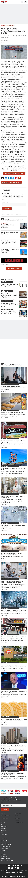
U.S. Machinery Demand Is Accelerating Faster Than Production (13, 526)
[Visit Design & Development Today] (3, 791)
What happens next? (6, 528)
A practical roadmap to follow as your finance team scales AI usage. (13, 388)
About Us (19, 870)
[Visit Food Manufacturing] (10, 790)
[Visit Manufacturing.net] (10, 793)
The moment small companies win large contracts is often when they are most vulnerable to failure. (13, 777)
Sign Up (4, 809)
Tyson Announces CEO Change (9, 665)
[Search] (22, 2)
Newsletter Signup (5, 870)
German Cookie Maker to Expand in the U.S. (9, 233)
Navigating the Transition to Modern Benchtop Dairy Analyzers (13, 497)
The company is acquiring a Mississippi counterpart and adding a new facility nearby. (13, 415)
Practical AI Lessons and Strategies (7, 225)
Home (3, 493)
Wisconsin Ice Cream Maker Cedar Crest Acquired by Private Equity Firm (11, 554)
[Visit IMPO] (24, 791)
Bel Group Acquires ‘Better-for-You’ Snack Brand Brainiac (13, 746)
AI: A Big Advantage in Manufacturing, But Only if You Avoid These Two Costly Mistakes (13, 611)
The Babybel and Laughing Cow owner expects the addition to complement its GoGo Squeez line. (13, 749)
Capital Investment (7, 25)
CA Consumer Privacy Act (15, 874)
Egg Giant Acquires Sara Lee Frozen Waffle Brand (14, 719)
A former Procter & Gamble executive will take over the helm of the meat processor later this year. (13, 667)
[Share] (6, 178)
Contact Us (24, 870)
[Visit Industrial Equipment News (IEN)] (17, 791)
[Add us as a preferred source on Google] (19, 178)
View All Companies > (14, 268)
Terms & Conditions (18, 872)
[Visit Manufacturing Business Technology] (17, 793)
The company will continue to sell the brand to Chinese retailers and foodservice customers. (12, 639)
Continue (7, 208)
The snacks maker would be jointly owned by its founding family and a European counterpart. (12, 472)
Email (2, 802)
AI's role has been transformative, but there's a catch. (13, 613)
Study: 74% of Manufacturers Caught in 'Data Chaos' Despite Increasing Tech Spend (12, 582)
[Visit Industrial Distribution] (3, 793)
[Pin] (16, 178)
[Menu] (25, 2)
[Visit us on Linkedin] (15, 868)
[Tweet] (12, 178)
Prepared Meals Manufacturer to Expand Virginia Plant (9, 295)
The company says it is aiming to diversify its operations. (12, 721)
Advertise (13, 870)
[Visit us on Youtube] (18, 868)
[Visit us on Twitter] (12, 868)
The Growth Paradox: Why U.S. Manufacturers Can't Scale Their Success (13, 774)
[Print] (2, 178)
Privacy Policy (9, 872)
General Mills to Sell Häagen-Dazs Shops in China (13, 637)
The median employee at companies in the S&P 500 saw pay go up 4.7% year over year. (13, 695)
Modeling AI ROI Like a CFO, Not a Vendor (8, 312)
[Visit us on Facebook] (9, 868)
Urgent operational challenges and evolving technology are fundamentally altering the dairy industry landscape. (12, 501)
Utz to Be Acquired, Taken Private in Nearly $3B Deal (10, 250)
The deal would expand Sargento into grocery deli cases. (13, 444)
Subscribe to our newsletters (14, 173)
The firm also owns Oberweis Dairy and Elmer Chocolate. (12, 557)
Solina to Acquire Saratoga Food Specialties (9, 285)
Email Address (6, 202)
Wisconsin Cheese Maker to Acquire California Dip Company (9, 241)
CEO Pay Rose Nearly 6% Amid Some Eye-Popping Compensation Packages (13, 692)
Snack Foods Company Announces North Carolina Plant (9, 305)
